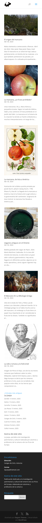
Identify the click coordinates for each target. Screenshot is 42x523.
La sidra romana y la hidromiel (16, 364)
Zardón (6, 399)
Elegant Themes (20, 517)
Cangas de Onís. (10, 418)
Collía (6, 428)
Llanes (6, 415)
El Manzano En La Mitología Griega (18, 296)
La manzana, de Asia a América (16, 179)
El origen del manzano (13, 39)
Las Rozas (7, 409)
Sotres (6, 402)
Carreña (7, 405)
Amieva (6, 425)
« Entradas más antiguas (13, 393)
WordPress (22, 520)
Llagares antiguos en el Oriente (16, 243)
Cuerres (7, 422)
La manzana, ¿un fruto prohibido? (18, 100)
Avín (5, 412)
